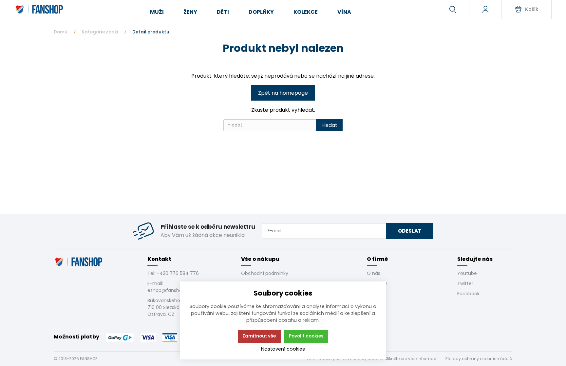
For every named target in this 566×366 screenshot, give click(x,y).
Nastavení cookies (283, 349)
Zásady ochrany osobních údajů (478, 358)
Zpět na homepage (283, 93)
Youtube (467, 273)
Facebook (468, 293)
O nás (373, 273)
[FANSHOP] (39, 9)
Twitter (465, 283)
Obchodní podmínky (264, 273)
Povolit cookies (306, 336)
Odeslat (410, 230)
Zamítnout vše (259, 336)
